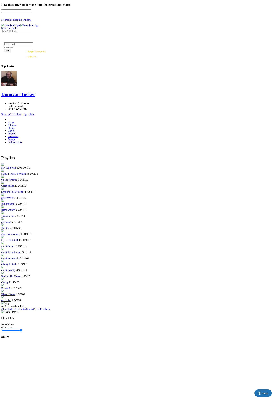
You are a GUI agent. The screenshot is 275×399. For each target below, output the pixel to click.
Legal (22, 309)
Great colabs (7, 185)
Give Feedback (42, 309)
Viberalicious (7, 216)
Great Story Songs (10, 252)
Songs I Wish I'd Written (13, 173)
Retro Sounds (8, 210)
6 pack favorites (9, 179)
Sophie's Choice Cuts (12, 191)
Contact (30, 309)
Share (31, 114)
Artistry (5, 228)
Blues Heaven (8, 294)
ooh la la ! (6, 300)
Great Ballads (8, 246)
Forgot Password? (37, 51)
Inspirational (7, 204)
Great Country (8, 270)
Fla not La (6, 288)
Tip (24, 114)
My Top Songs (8, 167)
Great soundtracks (10, 258)
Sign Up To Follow (11, 114)
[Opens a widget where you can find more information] (263, 393)
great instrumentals (10, 234)
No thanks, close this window (16, 19)
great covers (7, 197)
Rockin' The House (11, 276)
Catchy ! (5, 282)
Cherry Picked (8, 264)
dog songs (6, 222)
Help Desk (13, 309)
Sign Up (32, 56)
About (4, 309)
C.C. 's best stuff (9, 240)
